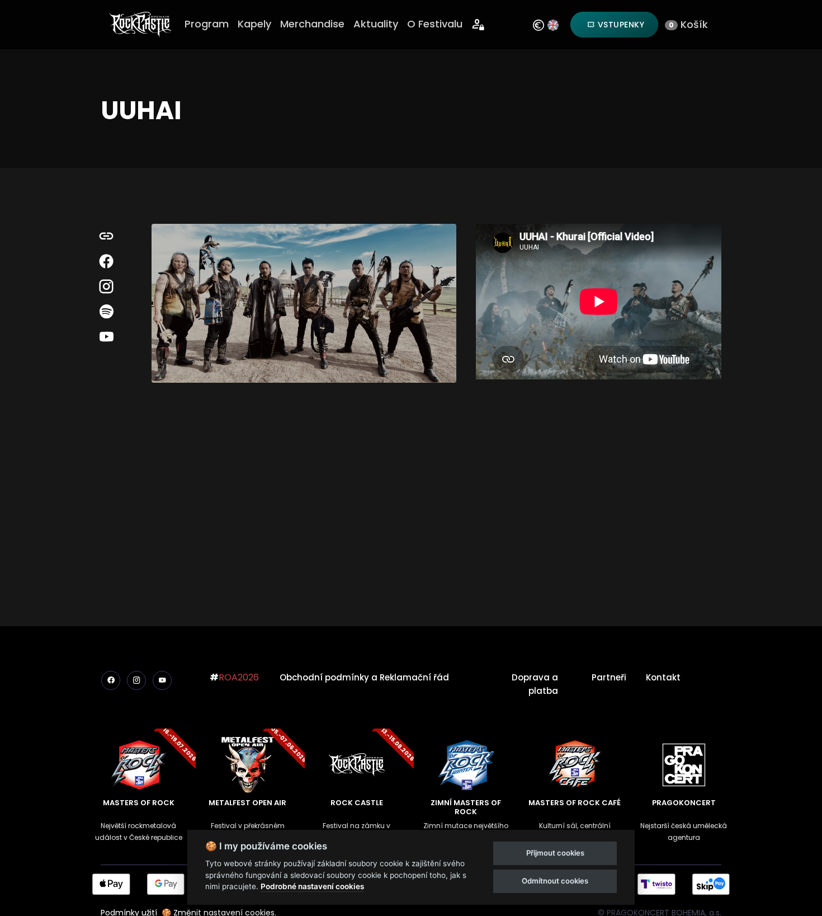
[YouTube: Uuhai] (106, 337)
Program (207, 24)
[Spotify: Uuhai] (106, 312)
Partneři (609, 677)
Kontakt (663, 677)
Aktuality (375, 24)
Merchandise (312, 24)
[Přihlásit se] (478, 24)
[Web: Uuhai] (106, 236)
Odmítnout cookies (555, 880)
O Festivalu (434, 24)
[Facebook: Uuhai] (106, 262)
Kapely (254, 24)
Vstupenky (619, 24)
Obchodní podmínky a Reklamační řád (364, 677)
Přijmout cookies (555, 852)
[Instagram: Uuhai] (106, 287)
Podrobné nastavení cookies (312, 886)
